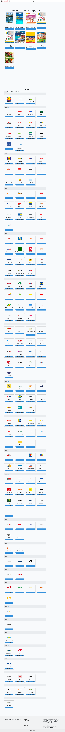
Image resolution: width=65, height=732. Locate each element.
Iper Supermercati (14, 1)
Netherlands (48, 721)
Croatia (49, 719)
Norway (55, 723)
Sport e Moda (41, 1)
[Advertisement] (25, 6)
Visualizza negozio (9, 103)
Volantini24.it (33, 730)
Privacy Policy (26, 720)
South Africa (52, 727)
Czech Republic (45, 722)
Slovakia (49, 722)
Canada (44, 726)
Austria (51, 720)
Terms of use (26, 722)
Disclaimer (26, 724)
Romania (56, 725)
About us (25, 719)
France (56, 720)
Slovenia (55, 721)
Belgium (44, 721)
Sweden (58, 723)
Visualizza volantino (9, 29)
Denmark (52, 723)
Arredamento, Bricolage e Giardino (31, 1)
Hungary (47, 725)
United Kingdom (52, 725)
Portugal (52, 721)
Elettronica (22, 1)
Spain (46, 719)
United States (50, 726)
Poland (52, 722)
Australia (44, 727)
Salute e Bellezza (49, 1)
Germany (44, 720)
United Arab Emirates (46, 723)
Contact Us (26, 725)
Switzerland (52, 719)
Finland (44, 725)
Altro (54, 1)
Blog (57, 1)
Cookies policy (26, 721)
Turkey (44, 719)
